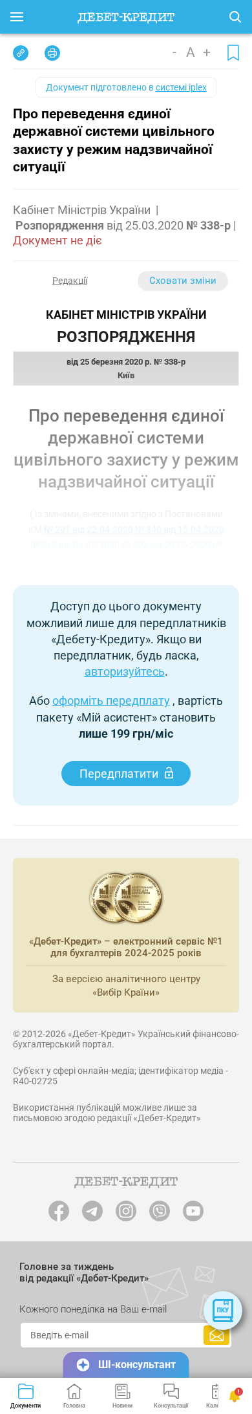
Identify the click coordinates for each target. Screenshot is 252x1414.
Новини (122, 1405)
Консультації (171, 1405)
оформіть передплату (111, 700)
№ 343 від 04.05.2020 (75, 545)
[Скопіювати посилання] (20, 53)
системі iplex (181, 87)
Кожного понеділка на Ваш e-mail (93, 1309)
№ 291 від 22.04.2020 (88, 529)
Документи (25, 1405)
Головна (74, 1405)
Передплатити (118, 773)
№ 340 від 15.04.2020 (179, 529)
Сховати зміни (182, 280)
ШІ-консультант (137, 1364)
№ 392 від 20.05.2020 (166, 545)
